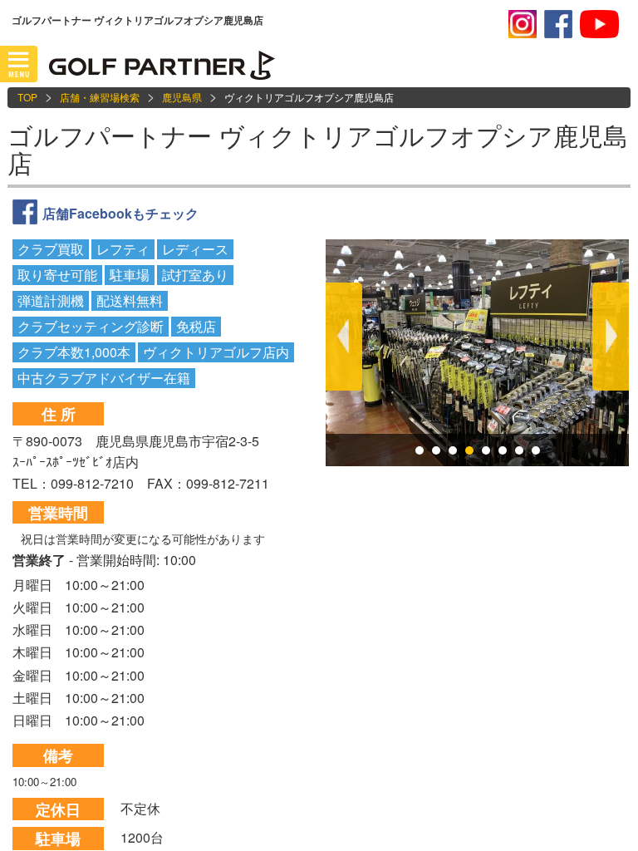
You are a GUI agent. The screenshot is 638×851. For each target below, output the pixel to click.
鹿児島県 (182, 97)
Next (610, 337)
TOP (27, 97)
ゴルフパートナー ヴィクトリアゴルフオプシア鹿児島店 (317, 148)
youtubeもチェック (599, 24)
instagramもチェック (522, 24)
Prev (344, 337)
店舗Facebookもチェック (120, 213)
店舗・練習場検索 (100, 97)
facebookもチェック (558, 24)
